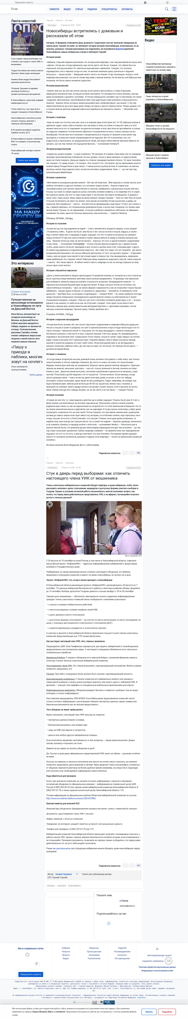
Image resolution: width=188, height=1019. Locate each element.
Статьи (79, 9)
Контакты (127, 9)
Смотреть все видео (161, 165)
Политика (69, 463)
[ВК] (125, 453)
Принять (149, 1012)
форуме (119, 49)
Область (66, 955)
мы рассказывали (61, 848)
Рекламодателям (122, 951)
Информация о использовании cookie (157, 971)
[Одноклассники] (132, 453)
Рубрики (66, 948)
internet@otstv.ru (127, 906)
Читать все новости (27, 160)
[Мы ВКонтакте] (27, 212)
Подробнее (167, 1012)
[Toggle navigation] (174, 9)
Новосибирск (75, 886)
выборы (51, 886)
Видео (67, 9)
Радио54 (92, 9)
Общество (94, 948)
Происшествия (94, 951)
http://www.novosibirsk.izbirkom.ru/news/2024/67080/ (71, 798)
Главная (49, 20)
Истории (69, 20)
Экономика (94, 955)
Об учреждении (122, 958)
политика (62, 886)
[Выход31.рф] (161, 26)
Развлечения (94, 958)
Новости (54, 9)
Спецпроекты (109, 9)
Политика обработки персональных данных (157, 967)
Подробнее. (141, 997)
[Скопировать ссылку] (138, 453)
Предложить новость (24, 2)
